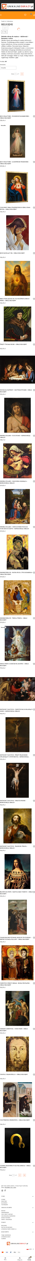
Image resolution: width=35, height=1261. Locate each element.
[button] (4, 15)
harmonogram (5, 1212)
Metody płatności (5, 1218)
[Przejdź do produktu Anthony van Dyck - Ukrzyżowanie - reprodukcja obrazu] (17, 780)
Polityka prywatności (6, 1227)
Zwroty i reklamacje (6, 1219)
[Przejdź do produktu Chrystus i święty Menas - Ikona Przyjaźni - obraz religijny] (17, 962)
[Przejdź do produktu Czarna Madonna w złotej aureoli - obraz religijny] (17, 1145)
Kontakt (3, 1211)
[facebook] (5, 1190)
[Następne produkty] (19, 1175)
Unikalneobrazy (7, 21)
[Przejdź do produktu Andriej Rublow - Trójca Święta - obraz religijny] (17, 597)
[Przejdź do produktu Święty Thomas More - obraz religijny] (17, 324)
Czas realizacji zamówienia (8, 1216)
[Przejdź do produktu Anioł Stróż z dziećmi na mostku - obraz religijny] (17, 643)
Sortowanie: (3, 64)
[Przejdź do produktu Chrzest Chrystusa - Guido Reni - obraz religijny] (17, 1008)
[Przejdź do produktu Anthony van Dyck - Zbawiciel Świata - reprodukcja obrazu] (17, 825)
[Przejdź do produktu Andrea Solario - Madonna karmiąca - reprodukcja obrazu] (17, 460)
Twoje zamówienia (6, 1235)
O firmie (3, 1199)
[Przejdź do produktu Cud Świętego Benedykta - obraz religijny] (17, 1099)
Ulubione (3, 1238)
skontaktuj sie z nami (10, 1187)
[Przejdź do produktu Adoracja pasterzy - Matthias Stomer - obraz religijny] (17, 369)
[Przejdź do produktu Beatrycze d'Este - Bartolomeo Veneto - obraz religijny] (17, 871)
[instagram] (2, 1191)
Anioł (5, 28)
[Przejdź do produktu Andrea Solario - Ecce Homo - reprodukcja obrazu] (17, 415)
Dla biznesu (4, 1203)
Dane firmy (4, 1201)
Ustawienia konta (5, 1237)
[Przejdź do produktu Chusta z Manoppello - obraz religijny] (17, 1054)
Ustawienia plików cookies (8, 1229)
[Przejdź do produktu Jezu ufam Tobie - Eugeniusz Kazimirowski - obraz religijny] (17, 95)
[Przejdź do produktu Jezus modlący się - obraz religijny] (17, 232)
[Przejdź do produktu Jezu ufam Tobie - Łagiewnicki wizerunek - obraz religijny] (17, 141)
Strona (12, 74)
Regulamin (4, 1225)
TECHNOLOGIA (4, 1204)
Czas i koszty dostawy (7, 1214)
